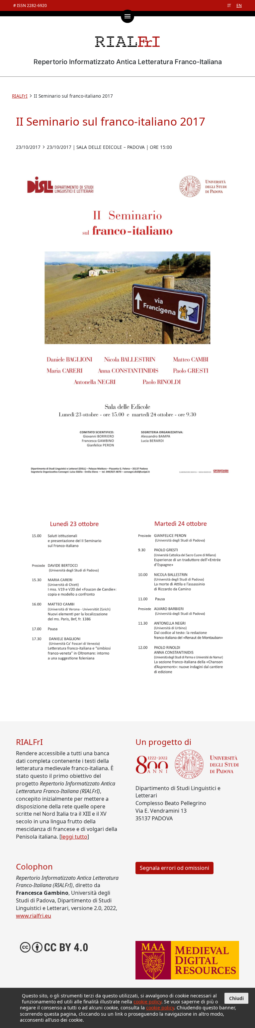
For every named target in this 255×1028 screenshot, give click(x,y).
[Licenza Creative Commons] (54, 946)
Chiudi (236, 998)
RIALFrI (20, 96)
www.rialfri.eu (33, 915)
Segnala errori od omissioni (174, 868)
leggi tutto (74, 836)
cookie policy (147, 1001)
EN (239, 5)
